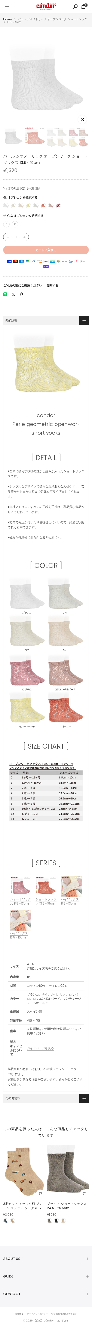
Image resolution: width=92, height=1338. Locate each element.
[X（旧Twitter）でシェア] (13, 294)
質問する (52, 285)
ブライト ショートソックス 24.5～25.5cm (67, 1206)
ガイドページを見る (40, 1048)
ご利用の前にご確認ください (22, 285)
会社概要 (19, 1313)
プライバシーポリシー (37, 1313)
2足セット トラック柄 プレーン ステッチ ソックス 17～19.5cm (24, 1206)
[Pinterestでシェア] (21, 294)
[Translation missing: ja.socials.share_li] (5, 294)
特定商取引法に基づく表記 (64, 1313)
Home (7, 19)
